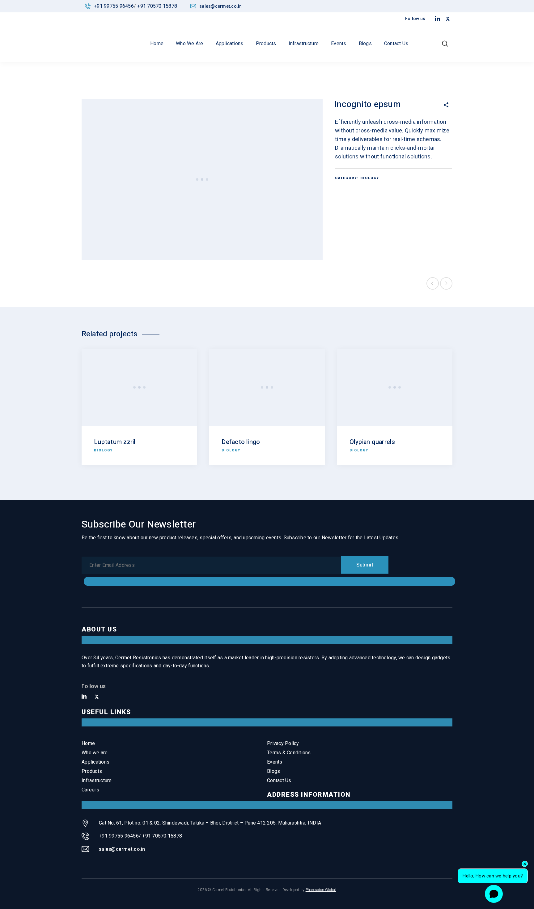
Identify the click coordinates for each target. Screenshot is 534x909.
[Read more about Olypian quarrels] (394, 387)
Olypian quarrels (372, 441)
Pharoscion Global (321, 890)
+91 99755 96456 (114, 6)
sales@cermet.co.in (122, 849)
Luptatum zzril (115, 441)
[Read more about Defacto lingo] (266, 387)
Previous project (432, 283)
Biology (369, 178)
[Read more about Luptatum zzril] (139, 387)
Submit (364, 565)
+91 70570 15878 (157, 6)
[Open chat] (494, 894)
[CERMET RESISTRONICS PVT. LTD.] (102, 31)
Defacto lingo (241, 441)
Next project (446, 283)
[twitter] (96, 697)
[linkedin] (84, 696)
